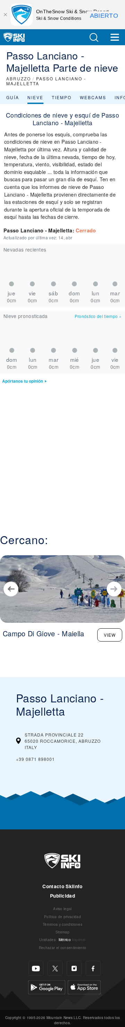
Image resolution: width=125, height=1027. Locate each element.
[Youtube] (35, 968)
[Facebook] (93, 968)
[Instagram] (74, 968)
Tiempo (62, 97)
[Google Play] (46, 986)
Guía (12, 97)
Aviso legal (62, 908)
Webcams (93, 97)
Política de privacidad (62, 916)
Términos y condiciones (62, 924)
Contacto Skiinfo (62, 886)
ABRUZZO (18, 78)
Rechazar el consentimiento (62, 947)
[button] (93, 37)
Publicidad (62, 895)
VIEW (110, 635)
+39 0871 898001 (35, 759)
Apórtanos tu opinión (22, 381)
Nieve (35, 97)
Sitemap (62, 931)
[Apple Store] (84, 986)
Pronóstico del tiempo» (98, 316)
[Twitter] (55, 968)
